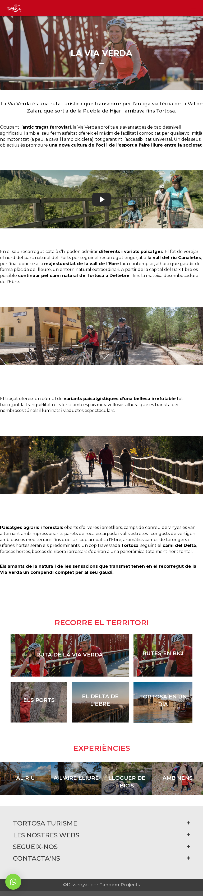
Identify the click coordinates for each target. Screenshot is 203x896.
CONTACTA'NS (36, 858)
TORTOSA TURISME (45, 823)
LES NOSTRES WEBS (46, 835)
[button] (13, 882)
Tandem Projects (119, 884)
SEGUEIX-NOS (35, 847)
